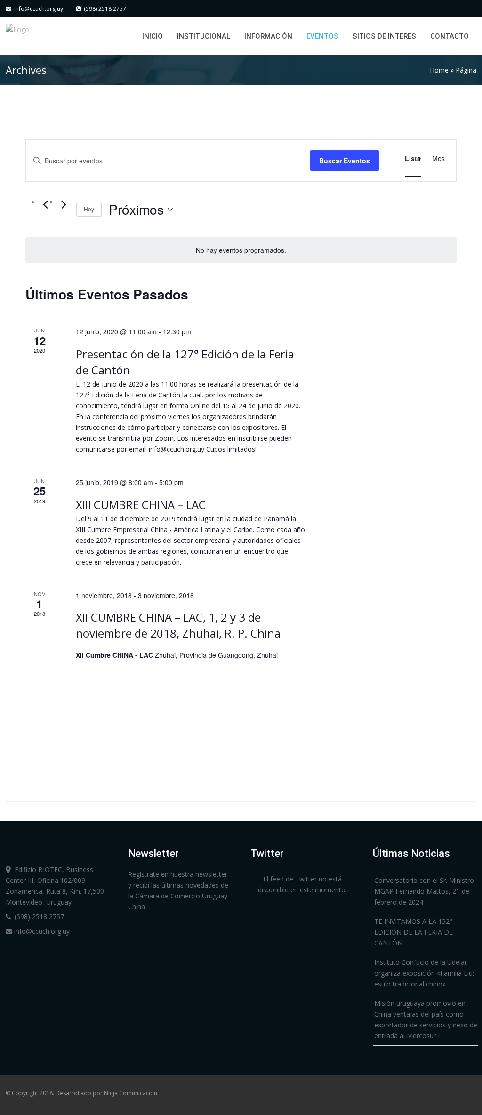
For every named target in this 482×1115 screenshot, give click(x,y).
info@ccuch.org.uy (37, 9)
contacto (449, 36)
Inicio (152, 36)
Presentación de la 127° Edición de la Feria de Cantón (185, 362)
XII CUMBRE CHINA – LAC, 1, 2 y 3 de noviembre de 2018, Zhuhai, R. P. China (178, 625)
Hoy (89, 209)
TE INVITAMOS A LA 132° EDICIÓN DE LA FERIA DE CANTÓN (413, 932)
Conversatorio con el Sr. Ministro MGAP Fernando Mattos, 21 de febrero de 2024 (424, 891)
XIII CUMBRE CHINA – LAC (141, 504)
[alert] (241, 250)
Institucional (203, 36)
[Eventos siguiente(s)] (63, 204)
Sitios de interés (384, 36)
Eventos (322, 36)
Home (439, 69)
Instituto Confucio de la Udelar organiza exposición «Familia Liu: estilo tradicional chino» (424, 973)
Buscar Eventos (344, 160)
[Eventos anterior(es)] (45, 204)
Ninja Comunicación (130, 1093)
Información (268, 36)
